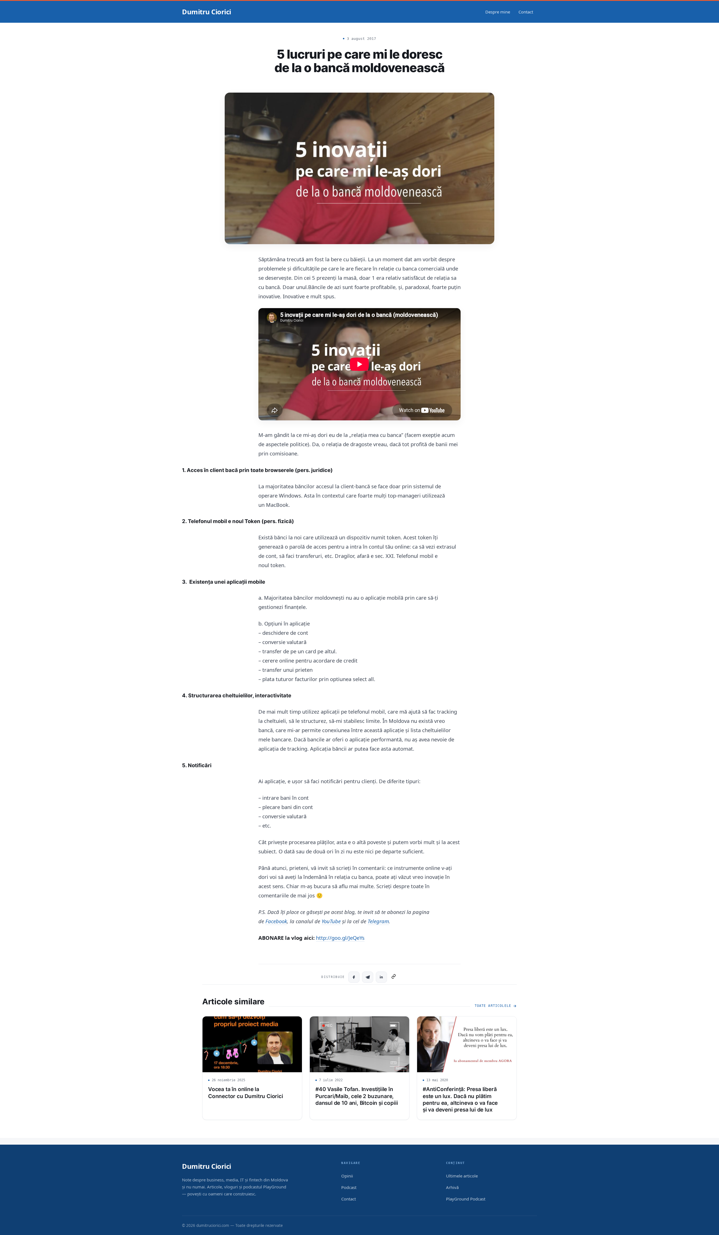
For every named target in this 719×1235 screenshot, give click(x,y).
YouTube (331, 921)
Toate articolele (493, 1006)
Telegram (378, 921)
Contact (525, 12)
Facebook (276, 921)
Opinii (347, 1176)
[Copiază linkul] (394, 977)
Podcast (348, 1187)
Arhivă (452, 1187)
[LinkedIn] (381, 977)
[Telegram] (367, 977)
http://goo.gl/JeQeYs (340, 937)
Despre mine (497, 12)
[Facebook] (354, 977)
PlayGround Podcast (465, 1199)
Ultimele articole (462, 1176)
